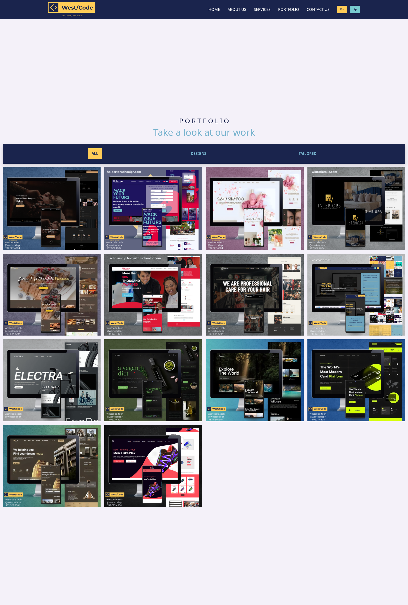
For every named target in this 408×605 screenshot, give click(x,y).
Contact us (318, 9)
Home (214, 9)
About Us (237, 9)
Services (262, 9)
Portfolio (288, 9)
